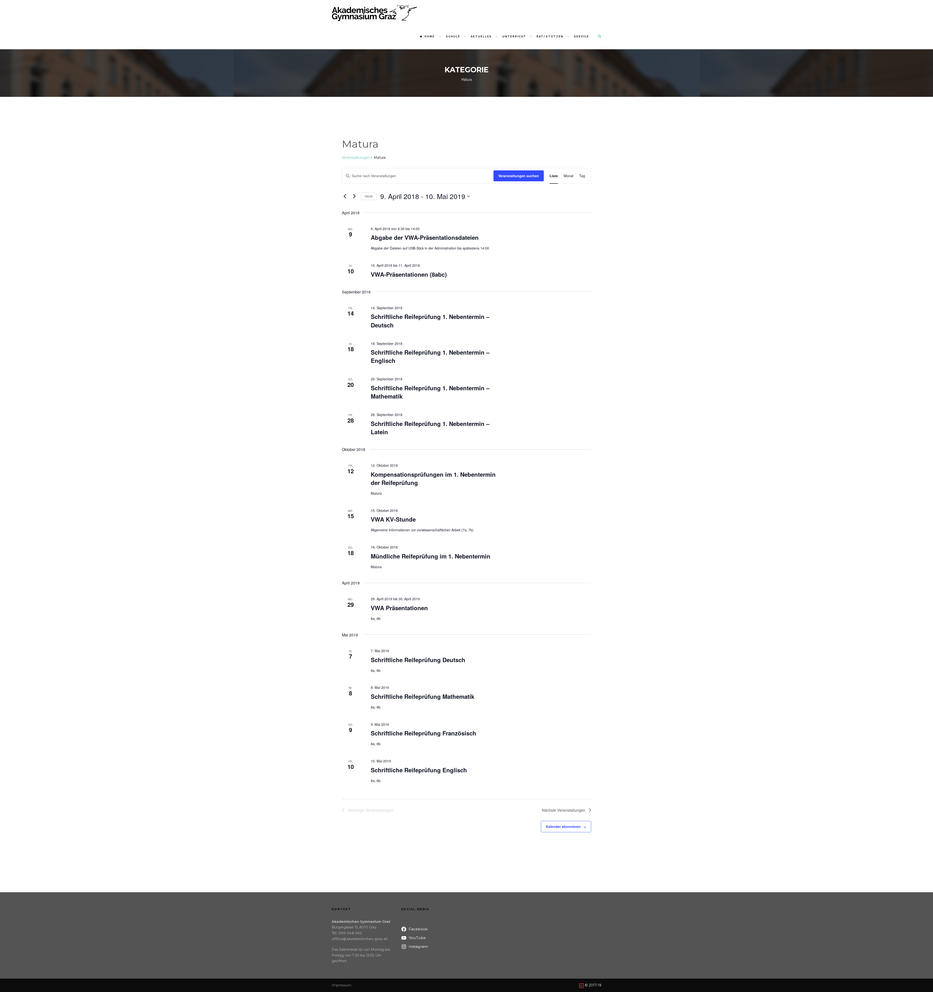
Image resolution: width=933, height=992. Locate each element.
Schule (453, 36)
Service (581, 36)
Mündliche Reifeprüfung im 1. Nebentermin (430, 556)
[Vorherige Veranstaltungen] (345, 196)
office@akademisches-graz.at (360, 939)
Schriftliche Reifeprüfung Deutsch (418, 660)
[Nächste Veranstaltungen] (354, 196)
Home (429, 36)
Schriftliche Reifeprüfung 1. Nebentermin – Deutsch (430, 320)
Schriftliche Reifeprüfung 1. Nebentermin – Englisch (430, 356)
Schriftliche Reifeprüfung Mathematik (422, 696)
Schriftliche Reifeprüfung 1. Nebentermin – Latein (430, 427)
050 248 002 (350, 933)
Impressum (341, 985)
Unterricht (514, 36)
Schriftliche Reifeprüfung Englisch (419, 770)
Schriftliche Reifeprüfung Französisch (423, 733)
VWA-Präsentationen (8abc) (409, 274)
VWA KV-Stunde (393, 519)
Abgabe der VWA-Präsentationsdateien (425, 237)
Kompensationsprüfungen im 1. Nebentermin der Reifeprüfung (433, 478)
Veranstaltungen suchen (518, 175)
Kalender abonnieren (563, 826)
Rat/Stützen (549, 36)
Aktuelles (481, 36)
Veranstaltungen (356, 157)
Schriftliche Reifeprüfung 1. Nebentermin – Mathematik (430, 392)
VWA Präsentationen (399, 608)
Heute (369, 196)
